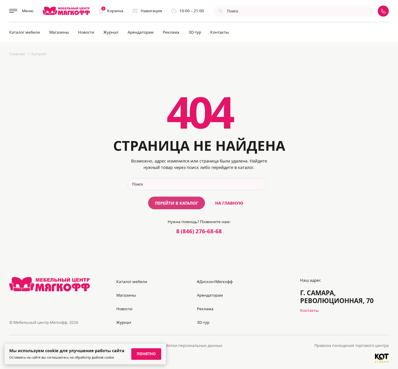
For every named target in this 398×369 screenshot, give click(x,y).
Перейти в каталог (176, 203)
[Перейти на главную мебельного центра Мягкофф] (66, 11)
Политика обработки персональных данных (180, 345)
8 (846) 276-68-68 (199, 231)
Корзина (113, 10)
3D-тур (195, 32)
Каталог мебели (24, 32)
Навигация (151, 10)
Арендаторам (141, 32)
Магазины (59, 32)
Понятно (146, 353)
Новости (86, 32)
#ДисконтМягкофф (215, 281)
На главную (229, 203)
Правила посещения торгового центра (351, 345)
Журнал (110, 32)
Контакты (219, 32)
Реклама (171, 32)
